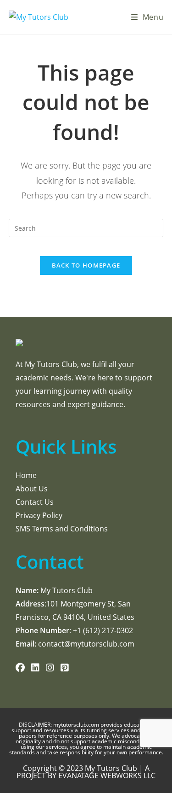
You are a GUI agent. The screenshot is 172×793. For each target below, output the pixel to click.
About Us (32, 489)
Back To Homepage (86, 265)
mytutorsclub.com (76, 725)
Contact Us (35, 502)
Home (26, 475)
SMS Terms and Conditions (62, 529)
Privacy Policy (39, 515)
